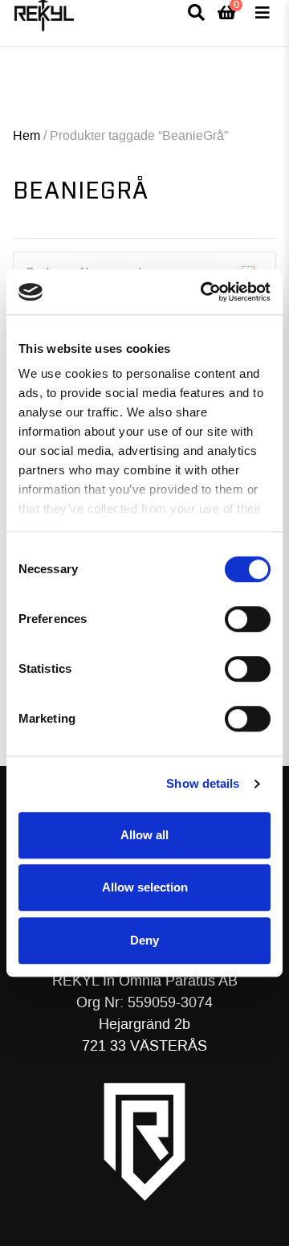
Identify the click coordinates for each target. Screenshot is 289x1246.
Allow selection (145, 887)
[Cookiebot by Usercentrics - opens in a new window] (204, 291)
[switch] (248, 619)
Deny (144, 940)
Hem (26, 135)
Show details (202, 783)
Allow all (144, 835)
